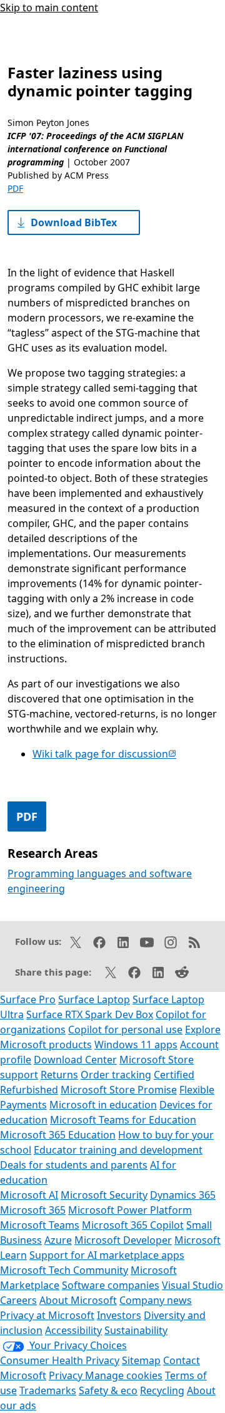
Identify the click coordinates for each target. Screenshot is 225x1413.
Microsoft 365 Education (58, 1135)
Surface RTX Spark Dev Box (89, 1014)
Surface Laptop (94, 999)
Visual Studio (192, 1285)
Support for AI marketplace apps (106, 1255)
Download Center (75, 1059)
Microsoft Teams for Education (123, 1120)
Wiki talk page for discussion (104, 754)
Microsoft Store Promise (119, 1090)
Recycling (162, 1390)
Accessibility (73, 1330)
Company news (155, 1300)
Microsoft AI (29, 1195)
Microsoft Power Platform (130, 1210)
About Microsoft (78, 1300)
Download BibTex (74, 222)
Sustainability (136, 1330)
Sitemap (141, 1360)
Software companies (110, 1285)
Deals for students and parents (74, 1165)
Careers (18, 1300)
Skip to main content (49, 7)
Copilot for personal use (125, 1029)
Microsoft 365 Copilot (133, 1225)
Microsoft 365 (33, 1210)
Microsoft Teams (39, 1225)
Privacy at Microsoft (47, 1315)
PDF (15, 188)
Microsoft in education (103, 1105)
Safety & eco (108, 1390)
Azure (58, 1240)
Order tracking (116, 1075)
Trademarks (47, 1390)
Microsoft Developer (123, 1240)
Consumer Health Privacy (59, 1360)
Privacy (67, 1375)
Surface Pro (28, 999)
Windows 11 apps (136, 1044)
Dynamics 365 (183, 1195)
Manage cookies (123, 1375)
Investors (119, 1315)
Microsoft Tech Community (64, 1270)
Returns (59, 1075)
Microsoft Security (104, 1195)
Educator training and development (118, 1150)
